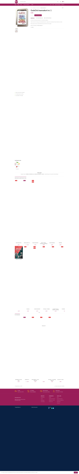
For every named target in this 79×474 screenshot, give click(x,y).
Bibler (17, 163)
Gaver (58, 397)
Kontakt (50, 397)
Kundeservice (51, 401)
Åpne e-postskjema (33, 391)
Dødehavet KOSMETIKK (60, 400)
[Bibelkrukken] (60, 211)
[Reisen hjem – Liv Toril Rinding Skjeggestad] (52, 348)
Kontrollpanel (42, 397)
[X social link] (50, 408)
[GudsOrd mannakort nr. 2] (27, 211)
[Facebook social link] (49, 408)
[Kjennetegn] (28, 277)
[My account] (61, 2)
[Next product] (63, 7)
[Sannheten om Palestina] (19, 252)
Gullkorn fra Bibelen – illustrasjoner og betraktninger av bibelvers (43, 243)
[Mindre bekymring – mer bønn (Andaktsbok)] (35, 348)
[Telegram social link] (53, 408)
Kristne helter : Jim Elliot (60, 379)
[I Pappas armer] (43, 321)
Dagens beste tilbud (59, 398)
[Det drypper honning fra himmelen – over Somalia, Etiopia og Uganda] (56, 277)
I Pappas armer (43, 325)
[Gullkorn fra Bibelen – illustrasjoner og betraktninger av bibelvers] (43, 211)
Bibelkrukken (60, 242)
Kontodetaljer (43, 401)
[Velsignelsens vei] (27, 348)
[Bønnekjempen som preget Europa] (18, 348)
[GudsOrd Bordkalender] (52, 211)
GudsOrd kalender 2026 (18, 242)
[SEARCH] (58, 2)
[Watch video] (16, 26)
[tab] (32, 18)
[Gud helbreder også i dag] (65, 277)
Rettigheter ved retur (52, 400)
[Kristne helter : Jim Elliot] (60, 348)
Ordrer (42, 398)
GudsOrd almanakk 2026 (35, 242)
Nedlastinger (42, 400)
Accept (76, 472)
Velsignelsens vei (27, 379)
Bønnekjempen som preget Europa (18, 380)
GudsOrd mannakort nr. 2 (27, 242)
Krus (16, 167)
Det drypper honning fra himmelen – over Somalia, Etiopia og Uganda (55, 310)
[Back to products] (62, 7)
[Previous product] (61, 7)
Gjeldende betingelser (52, 398)
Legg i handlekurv (38, 15)
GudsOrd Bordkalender (52, 242)
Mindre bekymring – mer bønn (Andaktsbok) (35, 380)
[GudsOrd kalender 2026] (18, 211)
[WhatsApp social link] (52, 408)
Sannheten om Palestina (19, 259)
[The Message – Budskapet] (46, 277)
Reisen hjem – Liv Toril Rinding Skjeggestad (52, 380)
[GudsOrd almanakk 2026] (35, 211)
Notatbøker (18, 164)
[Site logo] (16, 1)
